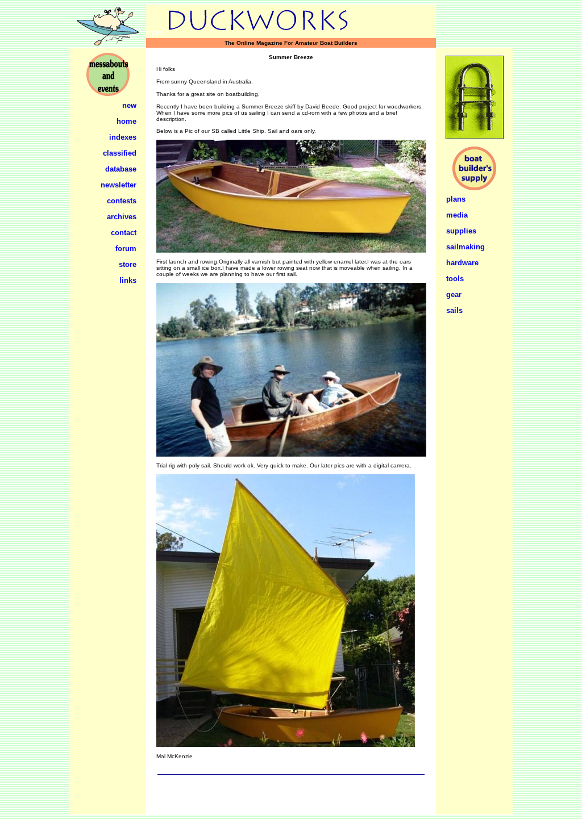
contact (123, 232)
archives (121, 216)
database (120, 169)
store (127, 264)
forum (125, 248)
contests (121, 201)
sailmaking (465, 247)
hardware (462, 262)
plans (455, 199)
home (126, 121)
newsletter (118, 185)
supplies (461, 231)
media (457, 215)
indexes (122, 137)
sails (454, 310)
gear (454, 294)
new (129, 105)
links (127, 280)
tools (455, 278)
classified (119, 153)
